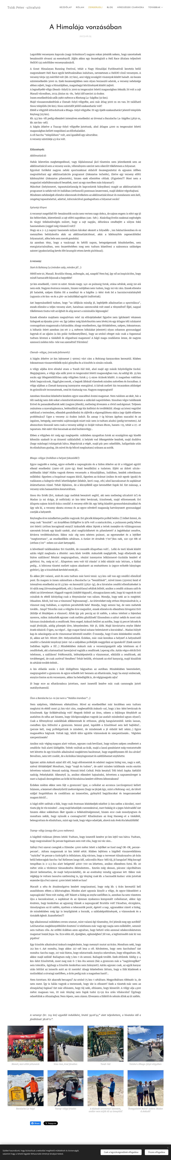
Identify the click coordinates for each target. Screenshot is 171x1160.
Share (37, 1123)
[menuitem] (66, 7)
